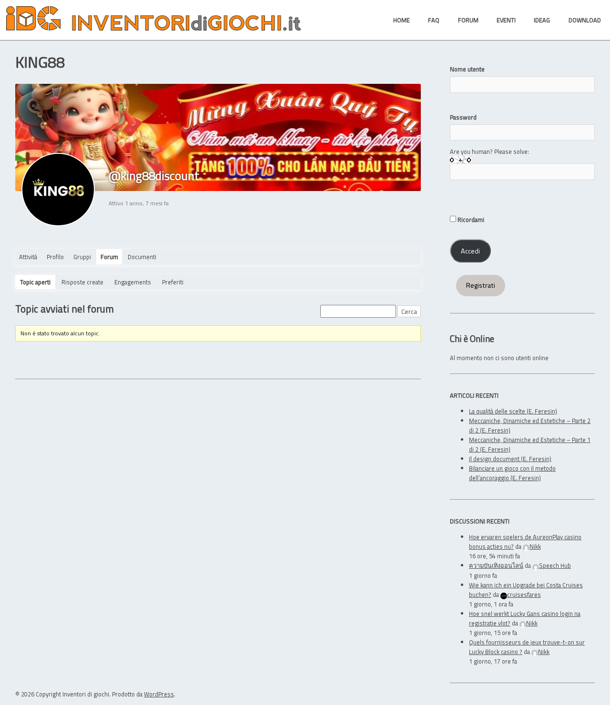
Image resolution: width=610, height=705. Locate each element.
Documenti (142, 257)
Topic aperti (35, 282)
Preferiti (172, 282)
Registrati (480, 285)
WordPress (159, 694)
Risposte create (82, 282)
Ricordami (470, 219)
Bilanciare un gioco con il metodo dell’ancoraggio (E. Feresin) (512, 473)
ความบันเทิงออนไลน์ (496, 565)
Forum (109, 257)
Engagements (132, 282)
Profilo (55, 257)
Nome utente (467, 69)
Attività (28, 257)
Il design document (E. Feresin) (510, 458)
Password (463, 117)
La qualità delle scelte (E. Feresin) (513, 411)
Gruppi (82, 257)
